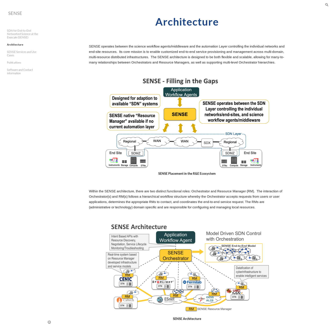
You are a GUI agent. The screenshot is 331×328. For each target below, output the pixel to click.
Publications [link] (14, 62)
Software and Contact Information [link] (20, 71)
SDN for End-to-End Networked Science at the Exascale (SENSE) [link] (22, 34)
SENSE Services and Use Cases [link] (21, 53)
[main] (187, 22)
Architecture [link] (15, 44)
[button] (327, 5)
